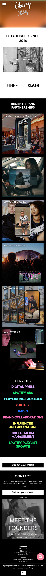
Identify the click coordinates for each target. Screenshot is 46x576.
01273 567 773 (23, 548)
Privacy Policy (28, 568)
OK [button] (23, 573)
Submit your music (23, 465)
